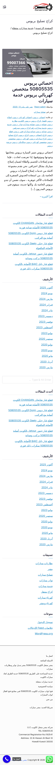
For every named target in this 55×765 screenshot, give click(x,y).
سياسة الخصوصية (45, 686)
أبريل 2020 (46, 361)
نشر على (23, 107)
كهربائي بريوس (22, 138)
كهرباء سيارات (45, 597)
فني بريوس (18, 131)
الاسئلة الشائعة (46, 660)
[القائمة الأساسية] (4, 7)
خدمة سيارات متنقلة (44, 681)
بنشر (50, 569)
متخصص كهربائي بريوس (36, 142)
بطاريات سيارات (44, 563)
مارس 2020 (46, 367)
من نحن (49, 699)
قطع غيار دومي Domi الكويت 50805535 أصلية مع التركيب (30, 235)
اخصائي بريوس (39, 117)
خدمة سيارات (40, 128)
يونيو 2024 (47, 293)
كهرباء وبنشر (46, 603)
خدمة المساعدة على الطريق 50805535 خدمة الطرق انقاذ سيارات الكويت (28, 675)
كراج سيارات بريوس (37, 138)
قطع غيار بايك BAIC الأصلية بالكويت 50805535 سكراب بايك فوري (34, 266)
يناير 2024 (47, 310)
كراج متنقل (47, 591)
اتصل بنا (49, 656)
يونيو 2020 (47, 350)
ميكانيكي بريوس (18, 142)
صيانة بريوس (41, 131)
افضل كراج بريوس (38, 121)
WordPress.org (44, 633)
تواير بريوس (17, 124)
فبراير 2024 (46, 304)
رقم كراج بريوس (27, 128)
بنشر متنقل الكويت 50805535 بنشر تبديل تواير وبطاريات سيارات (28, 667)
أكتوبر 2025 (46, 287)
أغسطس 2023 (44, 327)
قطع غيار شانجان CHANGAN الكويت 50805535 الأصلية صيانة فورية (33, 225)
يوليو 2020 (47, 344)
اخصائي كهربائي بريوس (22, 117)
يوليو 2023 (47, 333)
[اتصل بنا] (7, 759)
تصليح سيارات (39, 112)
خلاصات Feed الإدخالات (40, 627)
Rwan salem (40, 107)
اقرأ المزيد (47, 196)
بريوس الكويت (24, 121)
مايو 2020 (47, 355)
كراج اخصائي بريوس (37, 135)
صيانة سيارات (29, 131)
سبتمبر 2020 (46, 338)
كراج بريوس (23, 135)
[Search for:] (27, 379)
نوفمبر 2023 (46, 321)
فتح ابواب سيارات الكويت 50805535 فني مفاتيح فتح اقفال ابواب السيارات (28, 693)
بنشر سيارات (35, 707)
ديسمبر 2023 (45, 316)
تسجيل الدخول (45, 622)
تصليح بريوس (40, 124)
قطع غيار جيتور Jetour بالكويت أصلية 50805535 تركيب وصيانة (33, 256)
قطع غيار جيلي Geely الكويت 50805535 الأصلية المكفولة (31, 245)
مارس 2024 (46, 298)
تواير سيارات (46, 580)
